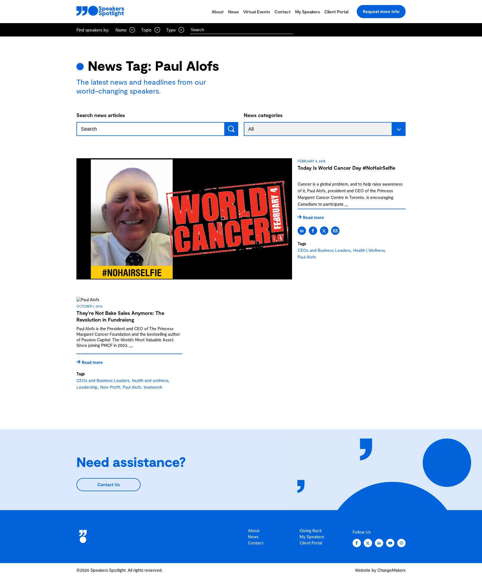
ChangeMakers (391, 570)
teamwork (153, 386)
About (218, 11)
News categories (263, 115)
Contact (282, 11)
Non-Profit (110, 386)
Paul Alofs (307, 256)
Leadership (87, 386)
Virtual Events (256, 11)
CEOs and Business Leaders (324, 250)
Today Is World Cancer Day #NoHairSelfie (346, 168)
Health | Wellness (369, 250)
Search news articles (100, 115)
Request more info (381, 11)
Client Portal (336, 11)
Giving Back (311, 530)
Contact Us (108, 484)
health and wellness (150, 380)
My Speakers (307, 11)
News (233, 11)
